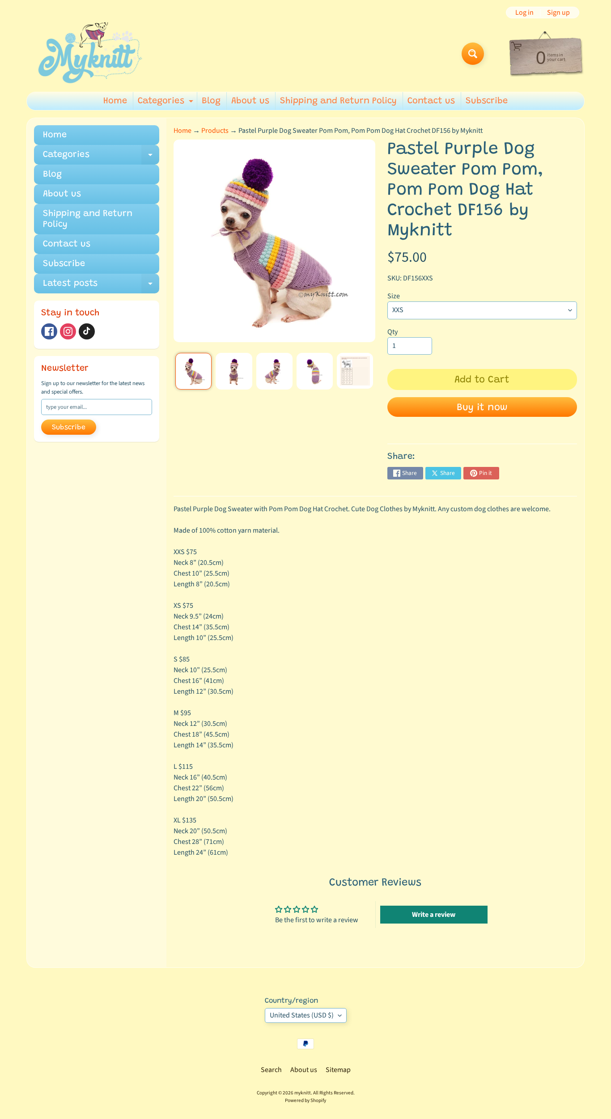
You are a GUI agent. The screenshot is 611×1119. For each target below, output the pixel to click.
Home (115, 101)
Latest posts (101, 286)
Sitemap (338, 1070)
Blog (211, 101)
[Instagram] (68, 331)
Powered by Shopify (305, 1100)
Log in (524, 12)
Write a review (433, 915)
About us (250, 101)
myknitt (302, 1092)
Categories (166, 103)
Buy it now (482, 408)
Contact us (431, 101)
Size (393, 296)
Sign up (558, 12)
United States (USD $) (302, 1015)
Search (271, 1070)
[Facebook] (49, 331)
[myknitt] (90, 53)
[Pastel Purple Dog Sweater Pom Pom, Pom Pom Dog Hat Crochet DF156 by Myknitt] (193, 371)
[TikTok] (87, 331)
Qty (392, 332)
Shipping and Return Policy (338, 101)
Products (215, 131)
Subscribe (487, 101)
